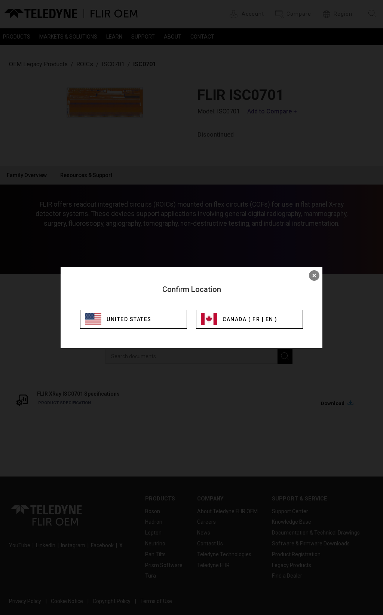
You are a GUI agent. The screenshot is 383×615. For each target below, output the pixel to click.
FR (256, 319)
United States (129, 319)
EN (269, 319)
